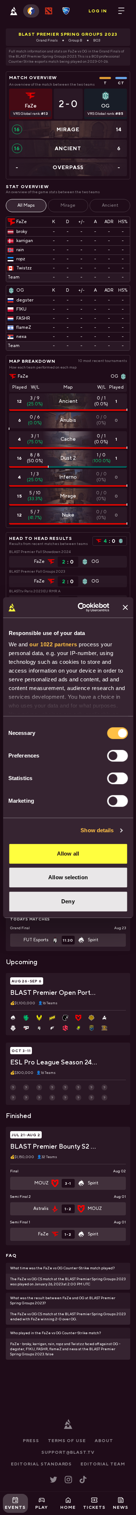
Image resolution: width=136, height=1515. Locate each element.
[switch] (117, 756)
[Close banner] (125, 607)
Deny (67, 901)
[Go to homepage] (14, 10)
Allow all (68, 853)
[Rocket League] (66, 10)
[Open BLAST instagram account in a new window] (68, 1479)
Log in (97, 10)
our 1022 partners (53, 644)
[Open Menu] (121, 10)
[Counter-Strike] (31, 10)
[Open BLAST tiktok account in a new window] (83, 1479)
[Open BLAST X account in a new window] (53, 1479)
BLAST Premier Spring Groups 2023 (68, 34)
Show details (97, 830)
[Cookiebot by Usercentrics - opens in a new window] (81, 607)
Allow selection (68, 877)
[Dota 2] (49, 10)
